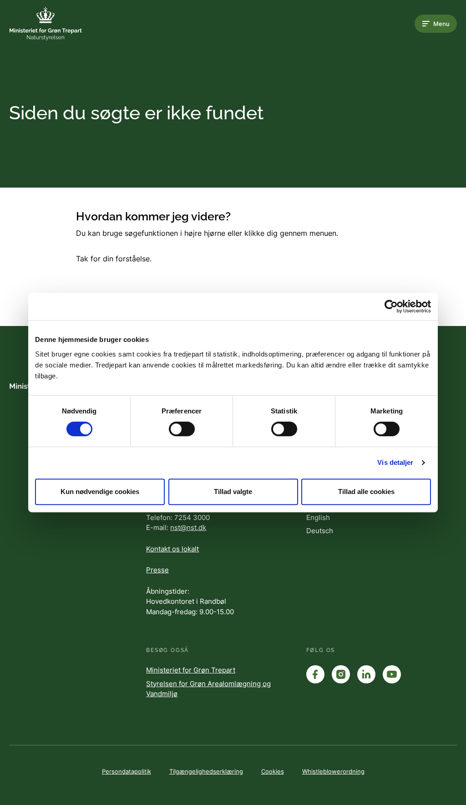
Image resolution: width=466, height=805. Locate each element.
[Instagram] (341, 674)
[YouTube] (392, 674)
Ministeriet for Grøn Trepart (190, 670)
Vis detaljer (395, 462)
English (318, 517)
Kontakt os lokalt (172, 549)
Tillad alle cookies (366, 491)
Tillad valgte (233, 491)
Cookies (272, 771)
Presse (157, 570)
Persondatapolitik (126, 771)
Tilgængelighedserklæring (206, 771)
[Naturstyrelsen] (45, 24)
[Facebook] (315, 674)
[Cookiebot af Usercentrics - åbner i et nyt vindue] (391, 306)
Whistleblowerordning (333, 771)
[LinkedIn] (366, 674)
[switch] (182, 429)
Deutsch (319, 530)
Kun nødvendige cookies (100, 491)
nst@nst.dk (188, 527)
